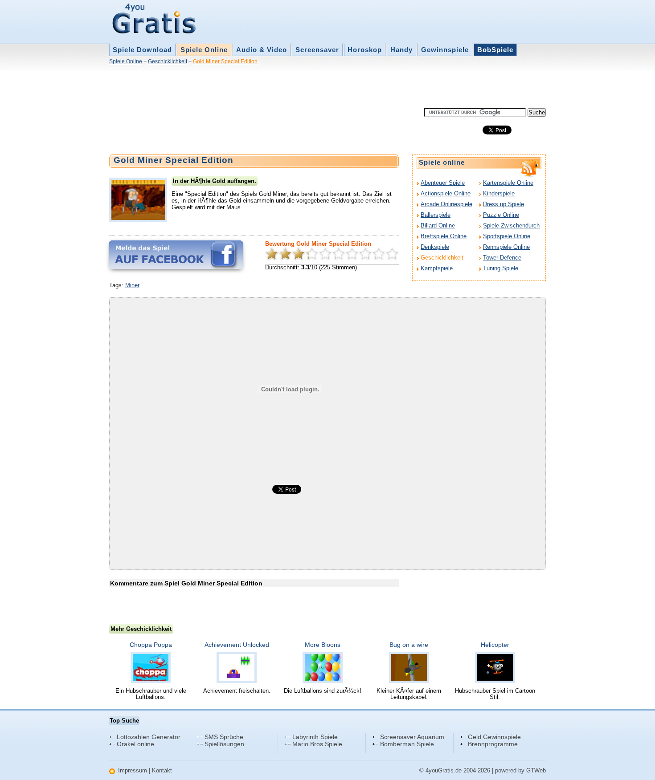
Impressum (132, 770)
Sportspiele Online (506, 236)
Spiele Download (142, 49)
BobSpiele (495, 49)
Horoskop (365, 49)
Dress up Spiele (503, 204)
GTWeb (536, 770)
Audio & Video (261, 49)
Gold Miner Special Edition (225, 61)
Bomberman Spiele (407, 744)
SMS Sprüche (224, 736)
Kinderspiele (499, 193)
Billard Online (438, 225)
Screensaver (317, 49)
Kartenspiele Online (508, 182)
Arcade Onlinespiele (446, 204)
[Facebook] (176, 254)
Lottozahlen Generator (148, 736)
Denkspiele (435, 247)
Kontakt (162, 770)
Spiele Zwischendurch (511, 225)
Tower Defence (502, 257)
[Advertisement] (271, 88)
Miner (132, 285)
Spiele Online (204, 49)
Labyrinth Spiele (315, 736)
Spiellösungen (224, 744)
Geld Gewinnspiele (494, 736)
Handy (401, 49)
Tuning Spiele (500, 268)
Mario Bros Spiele (317, 744)
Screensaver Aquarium (412, 736)
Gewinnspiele (445, 49)
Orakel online (135, 744)
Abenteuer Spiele (443, 182)
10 (392, 253)
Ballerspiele (435, 214)
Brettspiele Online (444, 236)
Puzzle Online (501, 214)
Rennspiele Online (506, 247)
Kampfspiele (437, 268)
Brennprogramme (493, 744)
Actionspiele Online (446, 193)
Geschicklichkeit (167, 61)
